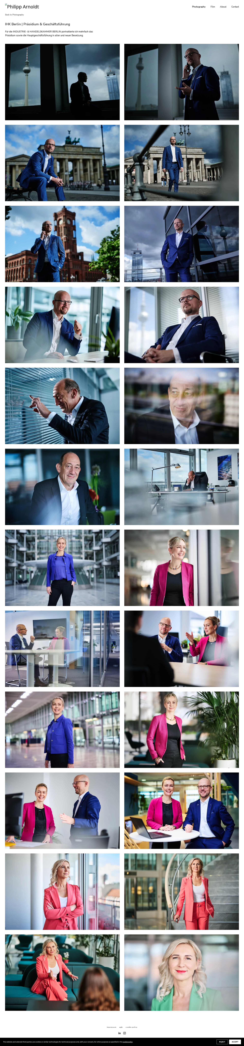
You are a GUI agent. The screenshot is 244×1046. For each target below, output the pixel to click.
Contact (235, 6)
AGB (121, 1027)
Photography (198, 6)
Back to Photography (14, 14)
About (223, 6)
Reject (222, 1042)
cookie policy (127, 1042)
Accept (235, 1042)
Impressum (111, 1027)
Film (213, 6)
